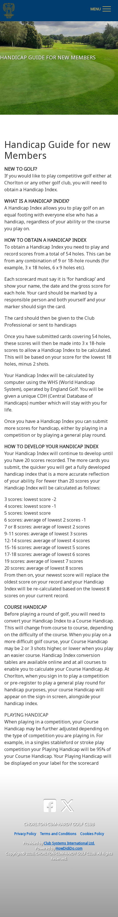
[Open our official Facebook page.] (50, 806)
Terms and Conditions (58, 833)
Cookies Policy (92, 833)
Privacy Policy (25, 833)
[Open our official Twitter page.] (67, 806)
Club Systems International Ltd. (69, 843)
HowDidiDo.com (69, 848)
